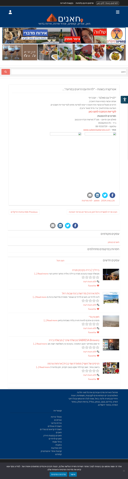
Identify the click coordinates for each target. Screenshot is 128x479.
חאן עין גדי (94, 316)
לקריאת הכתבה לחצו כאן (102, 111)
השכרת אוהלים (55, 426)
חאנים (59, 432)
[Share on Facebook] (112, 195)
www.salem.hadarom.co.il (96, 129)
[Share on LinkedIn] (97, 195)
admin (97, 200)
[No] (124, 470)
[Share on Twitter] (105, 195)
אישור (72, 474)
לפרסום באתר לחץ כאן (107, 3)
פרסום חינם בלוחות (85, 3)
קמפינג (58, 454)
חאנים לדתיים (55, 438)
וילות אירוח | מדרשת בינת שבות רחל (80, 293)
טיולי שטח (57, 441)
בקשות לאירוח (66, 3)
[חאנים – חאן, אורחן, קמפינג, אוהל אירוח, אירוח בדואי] (64, 25)
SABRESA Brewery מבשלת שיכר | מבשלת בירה (74, 340)
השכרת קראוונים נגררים (51, 429)
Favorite (92, 285)
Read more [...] (41, 273)
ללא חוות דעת (90, 281)
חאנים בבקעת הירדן (52, 435)
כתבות (59, 444)
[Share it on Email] (90, 195)
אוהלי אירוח (56, 416)
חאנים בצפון (113, 242)
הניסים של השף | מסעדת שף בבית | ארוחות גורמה (73, 363)
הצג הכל (60, 260)
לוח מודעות (87, 200)
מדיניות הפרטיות (58, 474)
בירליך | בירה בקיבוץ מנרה (85, 269)
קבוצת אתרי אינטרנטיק (51, 451)
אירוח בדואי (56, 423)
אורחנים (58, 420)
